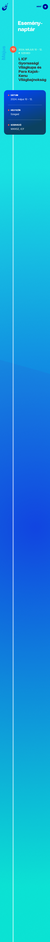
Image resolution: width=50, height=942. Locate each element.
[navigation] (40, 6)
